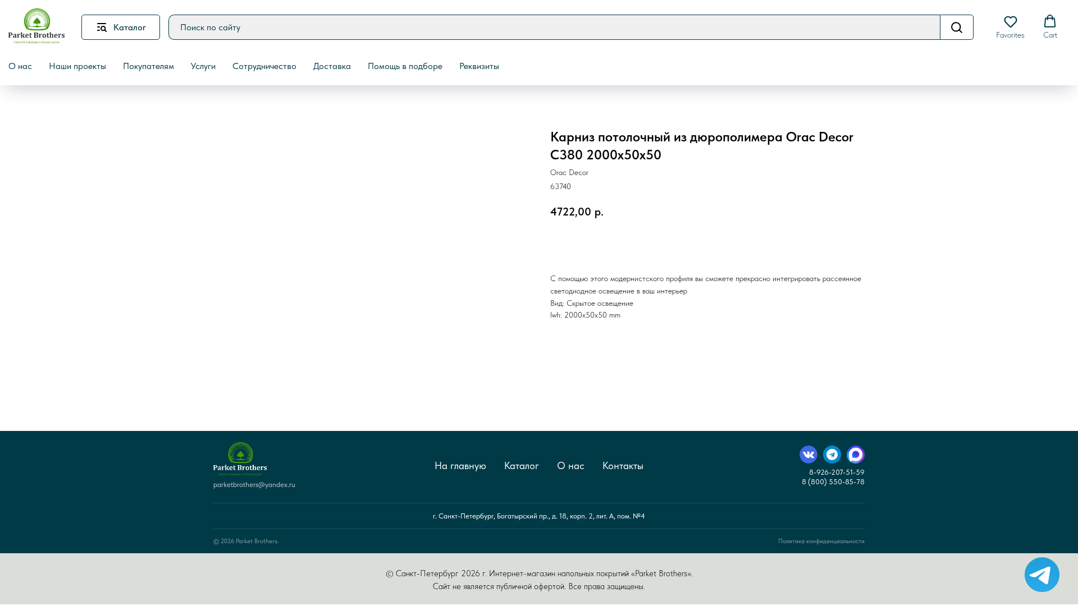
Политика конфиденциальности (821, 541)
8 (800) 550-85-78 (833, 482)
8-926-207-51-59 (837, 472)
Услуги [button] (203, 66)
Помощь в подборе (405, 66)
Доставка (332, 66)
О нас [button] (20, 66)
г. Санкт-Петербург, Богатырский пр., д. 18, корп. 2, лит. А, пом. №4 (539, 516)
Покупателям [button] (148, 66)
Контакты (622, 465)
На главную (460, 465)
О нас (570, 465)
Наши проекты (77, 66)
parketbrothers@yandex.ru (254, 484)
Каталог (521, 465)
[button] (1010, 27)
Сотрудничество (264, 66)
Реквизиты (479, 66)
